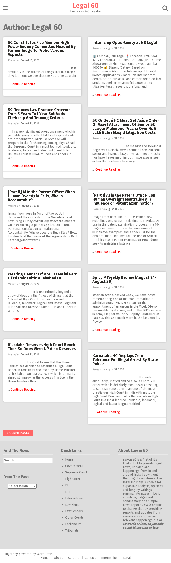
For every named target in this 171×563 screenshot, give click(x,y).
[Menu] (5, 8)
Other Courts (74, 518)
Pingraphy (10, 554)
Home (69, 459)
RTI (67, 492)
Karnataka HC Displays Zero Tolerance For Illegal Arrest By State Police (125, 359)
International (74, 498)
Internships (109, 558)
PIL (67, 485)
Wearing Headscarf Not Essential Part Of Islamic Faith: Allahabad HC (42, 276)
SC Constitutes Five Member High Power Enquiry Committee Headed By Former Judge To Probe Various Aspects (42, 48)
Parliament (73, 524)
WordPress (45, 554)
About (58, 558)
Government (74, 466)
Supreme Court (76, 472)
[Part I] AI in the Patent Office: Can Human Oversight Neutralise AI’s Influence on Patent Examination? (123, 199)
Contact (90, 558)
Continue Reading (23, 84)
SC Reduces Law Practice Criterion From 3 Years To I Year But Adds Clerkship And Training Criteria (39, 113)
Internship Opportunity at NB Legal (124, 42)
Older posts (18, 433)
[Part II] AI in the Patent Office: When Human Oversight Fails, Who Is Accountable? (41, 196)
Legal (127, 558)
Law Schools (74, 511)
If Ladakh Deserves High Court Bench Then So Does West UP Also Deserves (42, 346)
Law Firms (72, 505)
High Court (72, 479)
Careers (73, 558)
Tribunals (72, 530)
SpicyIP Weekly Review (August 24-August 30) (124, 279)
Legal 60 (85, 6)
